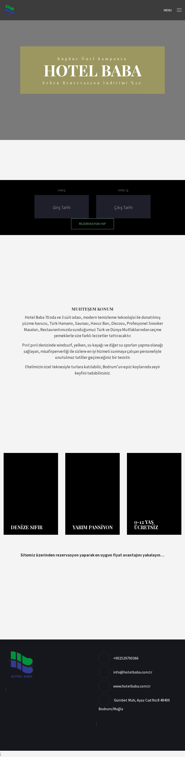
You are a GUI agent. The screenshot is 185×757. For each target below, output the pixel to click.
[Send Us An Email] (7, 689)
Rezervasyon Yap (92, 224)
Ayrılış (123, 190)
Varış (62, 190)
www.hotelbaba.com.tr (132, 686)
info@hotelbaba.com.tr (132, 672)
